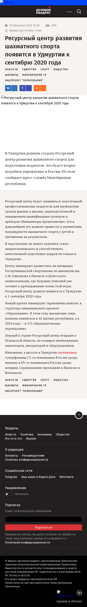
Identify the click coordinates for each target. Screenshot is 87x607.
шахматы (11, 74)
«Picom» (76, 601)
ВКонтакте (66, 477)
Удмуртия (29, 69)
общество (61, 69)
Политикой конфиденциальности (27, 542)
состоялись (67, 352)
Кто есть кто (13, 438)
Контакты (11, 455)
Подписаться (43, 527)
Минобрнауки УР (34, 74)
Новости (10, 434)
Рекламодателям (33, 455)
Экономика (44, 434)
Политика (26, 434)
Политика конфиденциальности (26, 459)
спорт (44, 69)
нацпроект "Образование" (24, 80)
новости (11, 69)
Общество (63, 434)
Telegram (11, 477)
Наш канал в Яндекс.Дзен (38, 477)
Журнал (31, 438)
